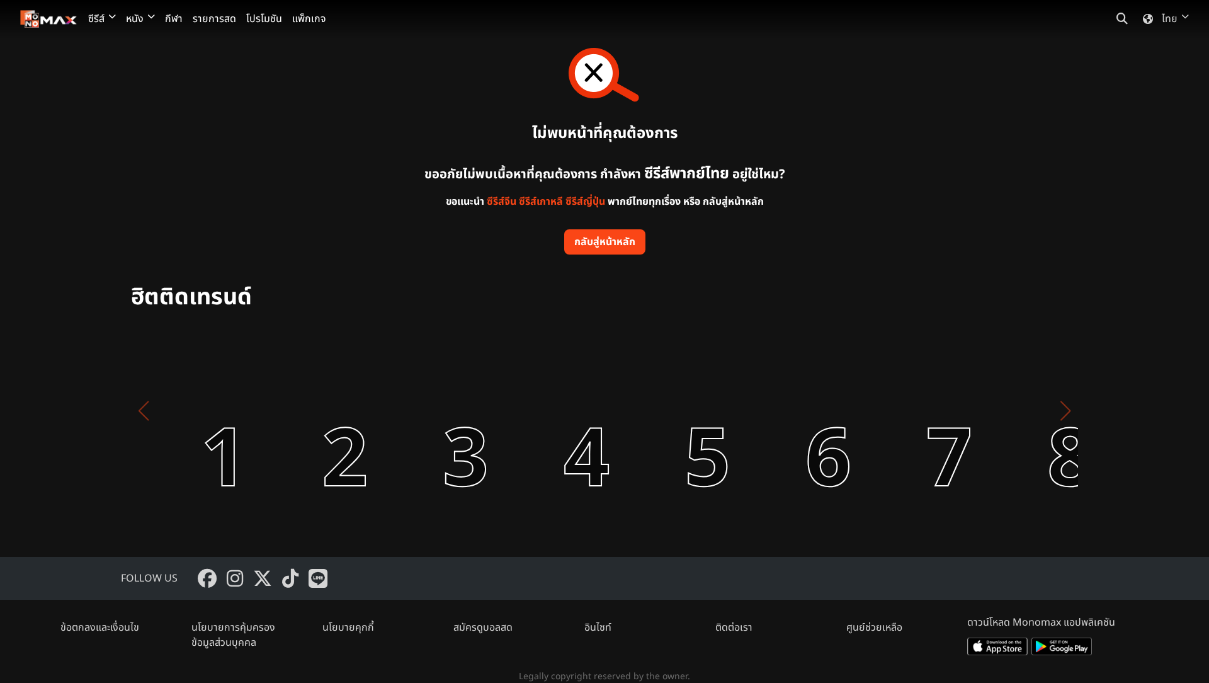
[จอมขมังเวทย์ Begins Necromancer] (1037, 411)
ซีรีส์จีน (501, 201)
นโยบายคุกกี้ (348, 627)
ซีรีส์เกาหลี (541, 201)
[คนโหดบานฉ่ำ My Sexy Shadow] (795, 411)
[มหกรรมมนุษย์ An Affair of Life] (191, 411)
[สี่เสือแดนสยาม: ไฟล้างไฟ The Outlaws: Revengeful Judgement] (433, 411)
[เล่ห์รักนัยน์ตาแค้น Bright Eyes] (312, 411)
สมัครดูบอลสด (483, 627)
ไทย (1170, 18)
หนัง (135, 18)
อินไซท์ (597, 627)
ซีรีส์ (96, 18)
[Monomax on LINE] (318, 578)
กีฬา (174, 18)
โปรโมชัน (264, 18)
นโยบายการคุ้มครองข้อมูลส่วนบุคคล (233, 635)
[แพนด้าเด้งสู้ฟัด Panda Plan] (675, 411)
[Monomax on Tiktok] (290, 578)
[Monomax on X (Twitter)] (262, 578)
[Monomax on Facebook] (207, 578)
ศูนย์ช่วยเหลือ (874, 627)
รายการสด (214, 18)
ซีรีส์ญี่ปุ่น (585, 201)
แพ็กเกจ (309, 18)
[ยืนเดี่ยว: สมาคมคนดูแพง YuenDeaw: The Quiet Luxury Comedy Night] (554, 411)
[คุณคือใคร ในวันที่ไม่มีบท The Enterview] (916, 411)
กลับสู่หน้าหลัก (604, 242)
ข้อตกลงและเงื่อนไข (99, 627)
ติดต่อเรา (733, 627)
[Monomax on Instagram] (235, 578)
